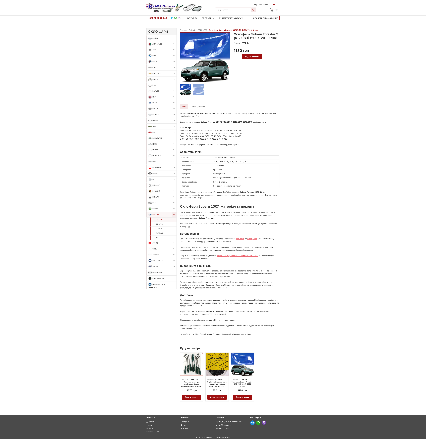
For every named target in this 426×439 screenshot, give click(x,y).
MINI (154, 162)
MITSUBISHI (156, 167)
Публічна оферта (152, 432)
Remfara (216, 334)
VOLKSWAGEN (157, 261)
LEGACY (159, 229)
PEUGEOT (156, 185)
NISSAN (155, 173)
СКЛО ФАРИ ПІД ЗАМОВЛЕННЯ (265, 18)
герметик (240, 239)
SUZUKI (155, 243)
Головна (183, 30)
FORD (154, 103)
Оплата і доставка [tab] (198, 106)
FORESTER (160, 220)
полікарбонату (209, 212)
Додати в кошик (252, 57)
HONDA (155, 109)
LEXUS (154, 144)
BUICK (154, 62)
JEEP (154, 126)
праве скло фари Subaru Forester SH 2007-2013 (237, 256)
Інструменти (191, 18)
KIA (153, 132)
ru (278, 5)
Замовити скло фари (242, 334)
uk (273, 5)
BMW (154, 56)
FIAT (154, 97)
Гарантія (149, 428)
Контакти (184, 428)
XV (157, 238)
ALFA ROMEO (157, 44)
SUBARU (155, 215)
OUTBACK (159, 233)
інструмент (252, 239)
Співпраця (185, 422)
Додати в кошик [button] (191, 397)
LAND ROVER (157, 138)
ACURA (155, 38)
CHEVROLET (157, 73)
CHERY (155, 67)
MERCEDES (156, 156)
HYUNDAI (155, 114)
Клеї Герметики (207, 18)
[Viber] (180, 18)
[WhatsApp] (175, 18)
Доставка (150, 422)
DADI (154, 85)
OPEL (154, 179)
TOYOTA (155, 255)
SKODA (155, 209)
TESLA (154, 249)
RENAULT (155, 197)
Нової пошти (272, 300)
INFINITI (155, 120)
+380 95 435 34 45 (157, 18)
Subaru (193, 192)
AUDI (154, 50)
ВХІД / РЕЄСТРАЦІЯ (261, 5)
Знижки (184, 425)
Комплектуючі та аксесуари (230, 18)
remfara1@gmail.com (223, 425)
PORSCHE (156, 191)
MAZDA (155, 150)
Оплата (149, 425)
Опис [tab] (184, 106)
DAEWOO (155, 91)
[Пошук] (253, 10)
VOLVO (155, 266)
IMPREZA (159, 224)
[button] (174, 38)
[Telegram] (171, 18)
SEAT (154, 203)
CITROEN (155, 79)
